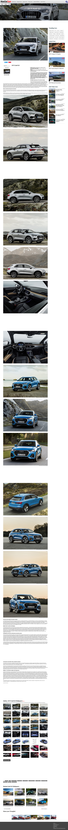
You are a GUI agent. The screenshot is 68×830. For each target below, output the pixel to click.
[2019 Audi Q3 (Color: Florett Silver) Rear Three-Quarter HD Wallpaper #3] (26, 707)
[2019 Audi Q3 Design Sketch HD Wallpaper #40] (44, 755)
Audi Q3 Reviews (38, 780)
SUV (9, 780)
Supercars (61, 32)
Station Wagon (51, 35)
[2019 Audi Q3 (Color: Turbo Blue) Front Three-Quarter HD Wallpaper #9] (35, 714)
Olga (4, 65)
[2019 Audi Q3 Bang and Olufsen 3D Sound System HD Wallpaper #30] (44, 741)
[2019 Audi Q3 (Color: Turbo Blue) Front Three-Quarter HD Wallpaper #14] (35, 720)
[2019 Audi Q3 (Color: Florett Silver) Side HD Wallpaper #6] (7, 714)
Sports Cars (25, 1)
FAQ (54, 827)
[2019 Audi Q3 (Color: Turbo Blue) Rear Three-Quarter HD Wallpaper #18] (26, 727)
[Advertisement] (34, 24)
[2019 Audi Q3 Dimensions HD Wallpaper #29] (35, 741)
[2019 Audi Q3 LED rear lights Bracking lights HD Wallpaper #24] (35, 734)
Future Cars (30, 1)
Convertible (62, 35)
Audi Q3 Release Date (31, 780)
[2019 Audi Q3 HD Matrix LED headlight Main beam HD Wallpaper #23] (26, 734)
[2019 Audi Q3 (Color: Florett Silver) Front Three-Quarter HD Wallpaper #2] (16, 707)
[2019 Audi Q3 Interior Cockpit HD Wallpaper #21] (7, 734)
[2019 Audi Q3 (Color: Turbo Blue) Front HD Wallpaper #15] (44, 720)
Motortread (55, 826)
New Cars (14, 1)
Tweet (6, 62)
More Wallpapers (7, 760)
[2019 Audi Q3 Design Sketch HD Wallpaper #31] (7, 748)
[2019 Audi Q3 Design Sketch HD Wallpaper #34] (35, 748)
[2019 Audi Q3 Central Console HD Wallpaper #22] (16, 734)
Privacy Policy (55, 825)
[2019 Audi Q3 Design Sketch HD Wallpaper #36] (7, 755)
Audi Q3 (6, 780)
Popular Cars (19, 1)
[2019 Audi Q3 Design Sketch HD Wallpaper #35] (44, 748)
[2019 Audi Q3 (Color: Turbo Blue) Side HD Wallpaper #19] (35, 727)
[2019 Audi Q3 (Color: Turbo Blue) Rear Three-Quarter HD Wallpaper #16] (7, 727)
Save (10, 62)
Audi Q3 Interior (14, 780)
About (54, 823)
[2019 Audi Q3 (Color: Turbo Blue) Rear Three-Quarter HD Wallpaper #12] (16, 720)
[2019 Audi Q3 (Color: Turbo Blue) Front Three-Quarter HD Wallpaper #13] (26, 720)
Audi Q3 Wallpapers (44, 780)
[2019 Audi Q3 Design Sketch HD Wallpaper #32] (16, 748)
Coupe (58, 30)
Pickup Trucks (61, 37)
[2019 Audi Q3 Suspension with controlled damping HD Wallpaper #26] (7, 741)
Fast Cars (57, 35)
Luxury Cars (56, 32)
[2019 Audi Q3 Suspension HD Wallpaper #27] (16, 741)
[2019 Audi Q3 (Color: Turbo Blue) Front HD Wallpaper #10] (44, 714)
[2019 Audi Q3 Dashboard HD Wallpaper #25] (44, 734)
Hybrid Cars (51, 32)
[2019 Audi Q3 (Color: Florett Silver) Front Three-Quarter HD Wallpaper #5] (44, 707)
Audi (6, 65)
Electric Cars (51, 37)
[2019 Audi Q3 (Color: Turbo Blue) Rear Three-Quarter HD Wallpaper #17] (16, 727)
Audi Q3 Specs (19, 780)
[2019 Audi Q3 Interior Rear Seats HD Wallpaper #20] (44, 727)
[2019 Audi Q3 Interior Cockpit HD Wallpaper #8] (26, 714)
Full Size (56, 37)
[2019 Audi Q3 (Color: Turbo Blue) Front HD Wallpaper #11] (7, 720)
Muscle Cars (51, 30)
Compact (61, 30)
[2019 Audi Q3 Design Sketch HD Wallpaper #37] (16, 755)
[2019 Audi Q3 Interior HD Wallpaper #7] (16, 714)
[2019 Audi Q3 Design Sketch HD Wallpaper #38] (26, 755)
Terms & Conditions (56, 824)
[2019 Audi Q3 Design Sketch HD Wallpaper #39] (35, 755)
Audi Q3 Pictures (25, 780)
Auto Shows (43, 1)
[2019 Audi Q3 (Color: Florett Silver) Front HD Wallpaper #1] (7, 707)
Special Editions (37, 1)
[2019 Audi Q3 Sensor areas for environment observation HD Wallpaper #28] (26, 741)
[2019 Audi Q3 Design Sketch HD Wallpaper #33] (26, 748)
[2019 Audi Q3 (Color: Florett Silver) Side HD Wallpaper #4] (35, 707)
